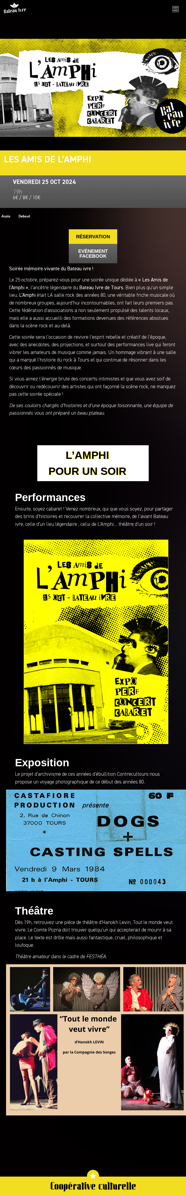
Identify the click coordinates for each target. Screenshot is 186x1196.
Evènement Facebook (93, 253)
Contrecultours (132, 774)
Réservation (93, 236)
